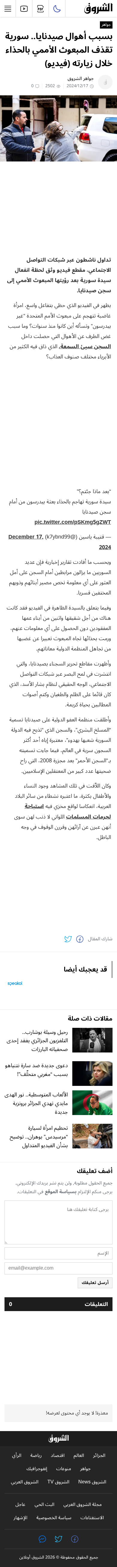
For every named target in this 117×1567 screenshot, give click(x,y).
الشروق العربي (24, 1482)
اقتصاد (57, 1456)
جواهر (106, 25)
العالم (79, 1456)
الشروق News (92, 1482)
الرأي (16, 1456)
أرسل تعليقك (95, 1282)
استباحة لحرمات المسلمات (68, 811)
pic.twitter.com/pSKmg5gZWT (72, 522)
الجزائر (99, 1456)
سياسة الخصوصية (53, 1518)
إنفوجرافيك (36, 1469)
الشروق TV (58, 1482)
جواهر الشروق (81, 78)
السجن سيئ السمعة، (85, 346)
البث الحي (44, 1505)
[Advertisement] (59, 208)
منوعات (63, 1469)
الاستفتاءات (92, 1518)
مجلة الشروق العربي (82, 1505)
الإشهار (20, 1518)
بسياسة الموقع (60, 1192)
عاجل (20, 1505)
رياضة (36, 1456)
